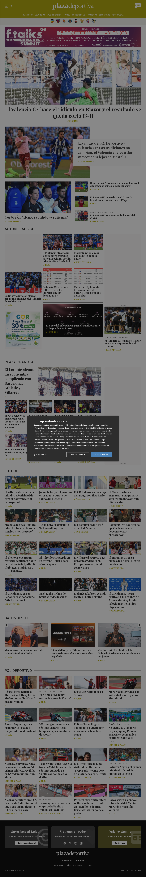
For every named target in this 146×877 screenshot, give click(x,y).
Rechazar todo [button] (78, 455)
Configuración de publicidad (54, 446)
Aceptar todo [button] (101, 455)
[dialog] (73, 438)
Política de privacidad (61, 448)
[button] (40, 454)
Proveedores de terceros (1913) (93, 434)
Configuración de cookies (43, 448)
